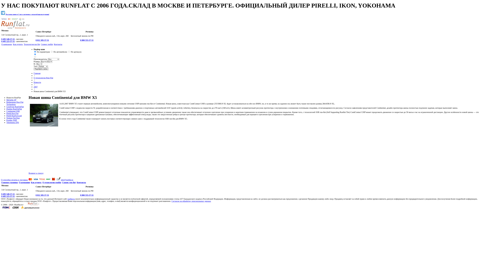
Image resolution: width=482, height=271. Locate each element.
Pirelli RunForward (14, 116)
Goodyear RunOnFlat (15, 107)
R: (35, 64)
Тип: (36, 66)
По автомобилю (60, 52)
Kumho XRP (11, 120)
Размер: (37, 61)
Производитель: (41, 59)
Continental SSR (13, 111)
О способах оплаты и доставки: (14, 180)
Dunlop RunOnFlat (14, 109)
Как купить (36, 182)
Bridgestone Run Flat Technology (14, 103)
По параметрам (43, 52)
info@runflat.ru (67, 180)
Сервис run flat (69, 182)
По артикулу (76, 52)
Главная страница (9, 182)
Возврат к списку (36, 173)
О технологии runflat (51, 182)
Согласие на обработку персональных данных (191, 201)
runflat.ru (71, 199)
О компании (24, 182)
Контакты (81, 182)
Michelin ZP (11, 100)
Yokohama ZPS (12, 122)
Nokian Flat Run (13, 118)
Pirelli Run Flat (12, 113)
